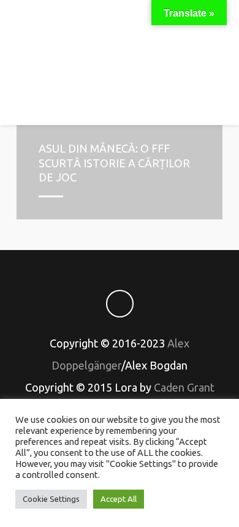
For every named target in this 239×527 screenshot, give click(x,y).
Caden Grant (184, 387)
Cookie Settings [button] (51, 499)
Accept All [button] (119, 499)
